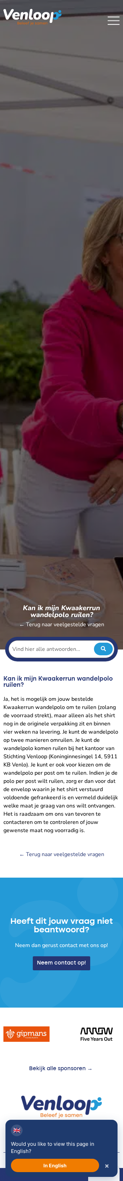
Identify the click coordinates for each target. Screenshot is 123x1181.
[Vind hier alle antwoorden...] (61, 649)
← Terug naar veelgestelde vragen (61, 624)
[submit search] (103, 649)
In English (55, 1165)
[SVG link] (114, 21)
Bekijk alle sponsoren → (61, 1069)
